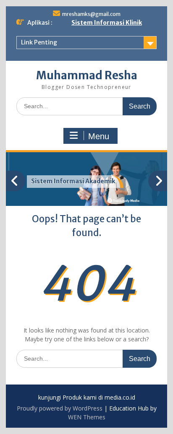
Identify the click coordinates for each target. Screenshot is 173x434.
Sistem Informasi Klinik (106, 22)
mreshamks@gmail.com (91, 14)
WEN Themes (86, 417)
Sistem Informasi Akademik (73, 181)
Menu (98, 136)
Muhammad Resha (86, 75)
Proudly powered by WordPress (59, 408)
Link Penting (39, 42)
